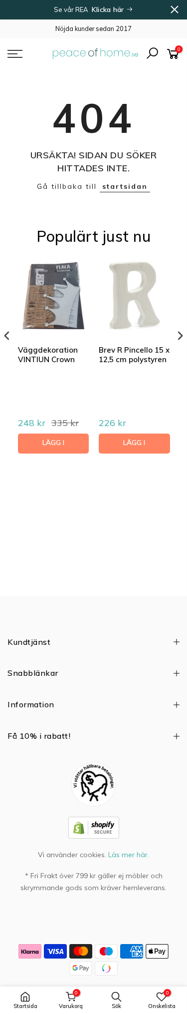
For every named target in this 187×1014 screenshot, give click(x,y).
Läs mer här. (128, 854)
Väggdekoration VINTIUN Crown (48, 355)
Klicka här (109, 9)
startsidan (125, 186)
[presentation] (7, 335)
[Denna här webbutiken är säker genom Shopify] (93, 826)
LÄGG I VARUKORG (53, 446)
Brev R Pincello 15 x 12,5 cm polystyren (134, 355)
